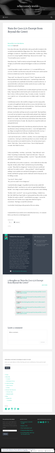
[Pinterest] (46, 422)
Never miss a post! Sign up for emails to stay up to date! (18, 359)
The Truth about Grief (26, 428)
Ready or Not (24, 425)
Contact (8, 379)
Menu (6, 17)
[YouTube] (18, 409)
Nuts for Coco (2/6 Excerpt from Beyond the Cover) (25, 30)
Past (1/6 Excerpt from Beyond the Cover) (41, 241)
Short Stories (10, 385)
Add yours (44, 285)
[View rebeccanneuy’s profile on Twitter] (9, 409)
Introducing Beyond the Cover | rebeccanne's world (30, 302)
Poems (8, 387)
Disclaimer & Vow (11, 381)
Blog (7, 396)
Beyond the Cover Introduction (16, 43)
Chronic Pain (10, 391)
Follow (7, 368)
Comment (43, 342)
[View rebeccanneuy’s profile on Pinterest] (15, 409)
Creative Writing (9, 383)
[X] (48, 422)
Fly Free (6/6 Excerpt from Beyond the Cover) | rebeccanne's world (31, 313)
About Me (8, 376)
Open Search (51, 17)
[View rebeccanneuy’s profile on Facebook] (6, 409)
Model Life (9, 398)
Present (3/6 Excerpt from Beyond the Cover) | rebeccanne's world (31, 292)
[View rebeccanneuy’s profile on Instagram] (12, 409)
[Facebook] (43, 422)
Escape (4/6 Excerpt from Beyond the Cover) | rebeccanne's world (30, 297)
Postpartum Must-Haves (27, 430)
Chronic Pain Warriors (11, 389)
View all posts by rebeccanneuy (19, 271)
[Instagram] (38, 422)
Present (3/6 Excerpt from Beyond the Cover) (42, 245)
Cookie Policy (25, 450)
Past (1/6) (10, 45)
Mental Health (10, 394)
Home (7, 374)
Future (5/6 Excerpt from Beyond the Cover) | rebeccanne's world (30, 307)
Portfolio (10, 400)
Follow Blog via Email (9, 419)
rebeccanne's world (27, 6)
